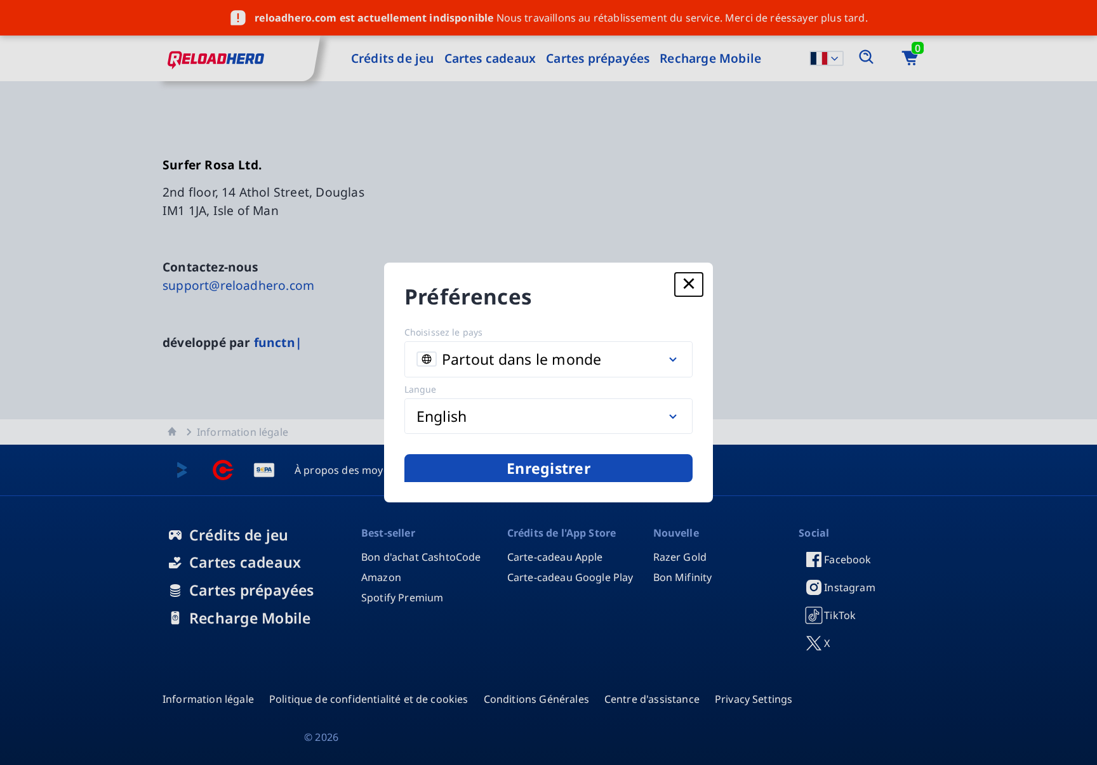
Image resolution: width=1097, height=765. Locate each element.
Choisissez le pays (443, 332)
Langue (420, 389)
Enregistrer (548, 468)
